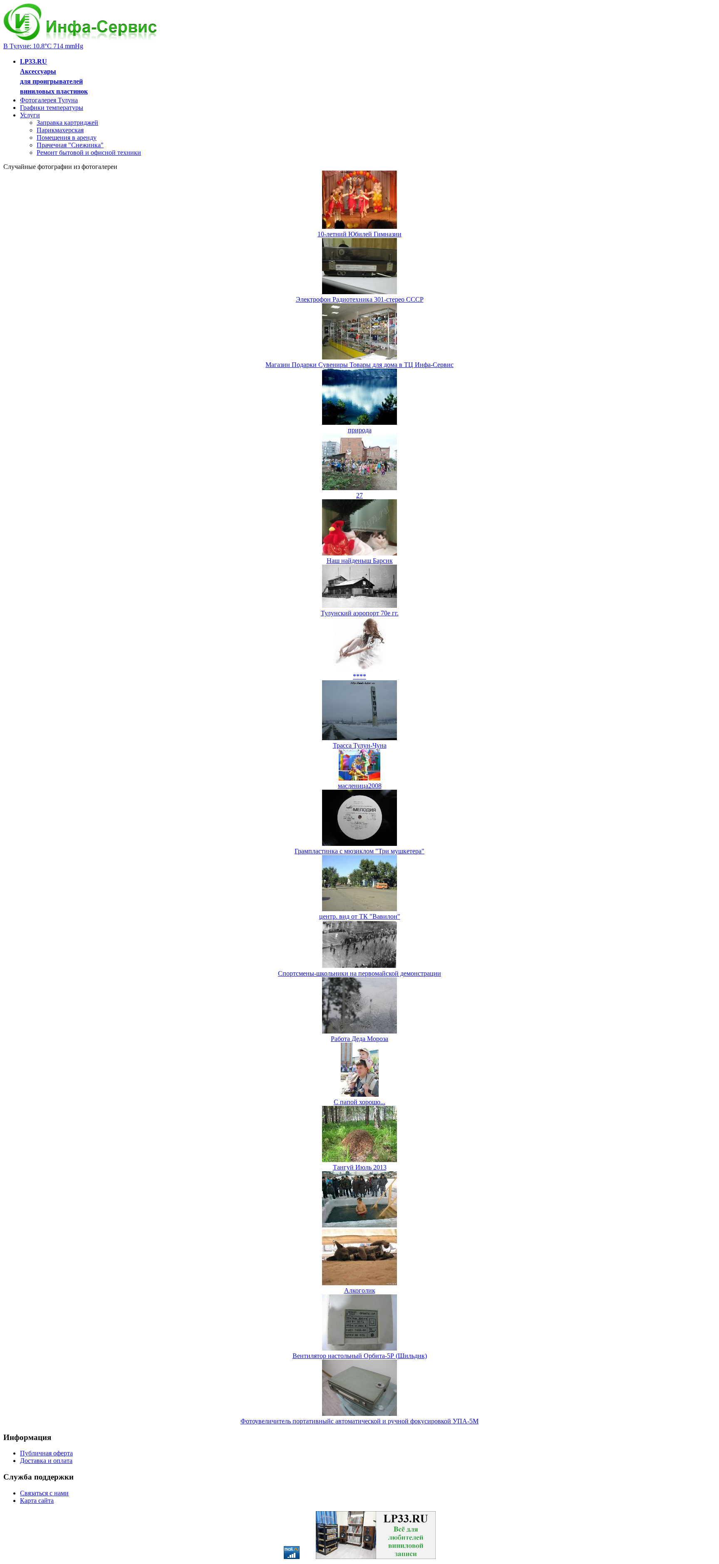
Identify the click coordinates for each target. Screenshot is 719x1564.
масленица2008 (360, 785)
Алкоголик (359, 1290)
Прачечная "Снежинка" (70, 145)
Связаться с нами (44, 1493)
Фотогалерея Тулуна (49, 100)
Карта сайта (37, 1500)
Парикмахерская (60, 130)
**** (359, 676)
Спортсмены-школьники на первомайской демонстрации (359, 973)
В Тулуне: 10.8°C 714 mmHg (43, 46)
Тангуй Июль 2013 (360, 1167)
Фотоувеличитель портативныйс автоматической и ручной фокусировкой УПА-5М (359, 1421)
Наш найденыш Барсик (360, 560)
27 (359, 495)
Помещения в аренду (67, 137)
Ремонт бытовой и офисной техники (89, 152)
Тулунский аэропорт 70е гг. (360, 613)
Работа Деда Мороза (359, 1038)
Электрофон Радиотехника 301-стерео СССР (360, 299)
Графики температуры (51, 107)
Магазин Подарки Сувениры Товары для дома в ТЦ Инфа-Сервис (359, 364)
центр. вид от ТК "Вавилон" (359, 916)
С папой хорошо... (359, 1101)
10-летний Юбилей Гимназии (359, 234)
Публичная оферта (46, 1453)
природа (360, 430)
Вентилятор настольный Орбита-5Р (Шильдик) (360, 1355)
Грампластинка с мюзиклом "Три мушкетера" (359, 851)
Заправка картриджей (67, 122)
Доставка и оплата (46, 1460)
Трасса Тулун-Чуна (360, 745)
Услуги (30, 115)
